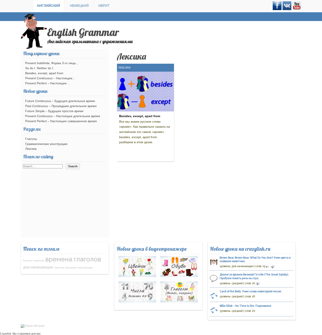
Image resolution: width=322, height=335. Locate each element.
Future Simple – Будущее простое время (54, 111)
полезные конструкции (79, 267)
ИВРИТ (104, 5)
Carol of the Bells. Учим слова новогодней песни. (251, 291)
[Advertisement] (65, 207)
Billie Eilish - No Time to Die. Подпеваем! (245, 305)
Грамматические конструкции (46, 144)
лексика (59, 267)
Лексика (124, 67)
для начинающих (38, 267)
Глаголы (31, 139)
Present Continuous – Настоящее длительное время (62, 116)
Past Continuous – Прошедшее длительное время (61, 106)
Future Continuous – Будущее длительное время (60, 101)
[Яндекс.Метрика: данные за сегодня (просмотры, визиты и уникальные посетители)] (33, 326)
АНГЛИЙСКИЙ (48, 5)
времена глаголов (73, 259)
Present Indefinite (33, 260)
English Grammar (83, 32)
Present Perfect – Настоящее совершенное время (61, 121)
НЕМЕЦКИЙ (79, 5)
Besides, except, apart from (139, 116)
